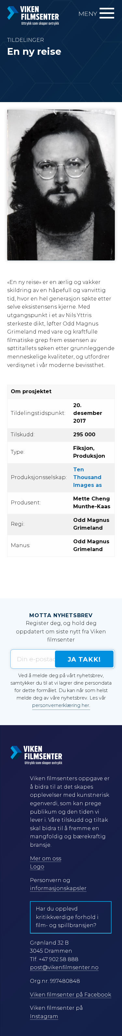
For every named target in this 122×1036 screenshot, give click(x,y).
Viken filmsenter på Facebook (70, 995)
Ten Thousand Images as (87, 477)
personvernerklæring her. (61, 705)
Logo (37, 867)
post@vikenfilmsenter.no (64, 967)
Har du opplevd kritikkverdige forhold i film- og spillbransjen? (67, 917)
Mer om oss (45, 858)
